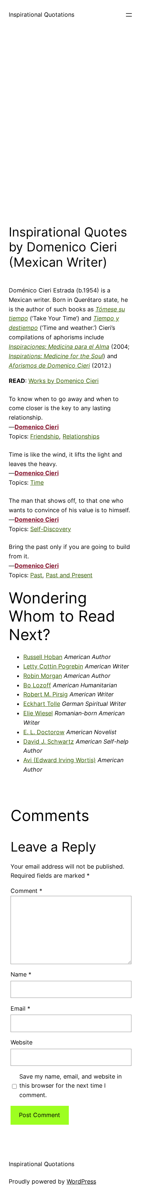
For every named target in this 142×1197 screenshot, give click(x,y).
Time (37, 482)
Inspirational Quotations (41, 14)
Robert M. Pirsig (45, 694)
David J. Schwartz (48, 741)
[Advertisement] (71, 125)
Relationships (81, 436)
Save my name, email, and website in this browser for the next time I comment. (70, 1086)
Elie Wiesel (38, 713)
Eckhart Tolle (41, 703)
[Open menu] (129, 15)
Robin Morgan (42, 675)
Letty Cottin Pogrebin (53, 666)
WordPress (81, 1181)
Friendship (44, 436)
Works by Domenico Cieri (63, 380)
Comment (26, 890)
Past (36, 575)
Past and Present (69, 575)
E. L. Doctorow (43, 732)
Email (20, 1008)
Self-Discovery (50, 529)
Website (21, 1042)
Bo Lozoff (37, 685)
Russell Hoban (42, 656)
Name (21, 974)
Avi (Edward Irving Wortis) (59, 760)
